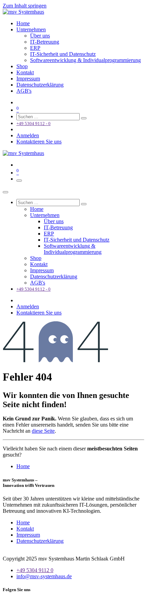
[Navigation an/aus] (19, 181)
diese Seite (43, 431)
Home (23, 466)
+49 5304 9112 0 (34, 570)
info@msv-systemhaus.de (44, 576)
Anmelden (27, 135)
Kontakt (25, 529)
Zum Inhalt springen (24, 6)
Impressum (28, 535)
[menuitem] (23, 23)
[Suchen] (83, 118)
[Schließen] (5, 192)
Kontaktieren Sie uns (39, 141)
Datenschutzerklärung (40, 541)
